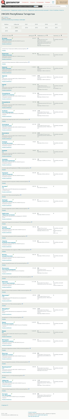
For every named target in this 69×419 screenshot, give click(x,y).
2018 (46, 24)
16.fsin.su (6, 17)
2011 (56, 27)
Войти (61, 1)
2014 (26, 27)
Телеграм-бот (25, 2)
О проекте (32, 2)
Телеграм (47, 2)
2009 (16, 31)
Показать (4, 50)
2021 (26, 24)
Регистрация (65, 1)
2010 (6, 31)
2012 (46, 27)
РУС (53, 3)
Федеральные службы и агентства (19, 10)
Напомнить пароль (63, 2)
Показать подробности (6, 43)
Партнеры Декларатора (33, 416)
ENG (53, 1)
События (16, 24)
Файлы (6, 24)
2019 (36, 24)
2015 (16, 27)
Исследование (40, 2)
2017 (56, 24)
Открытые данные (32, 412)
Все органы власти (5, 10)
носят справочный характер (41, 415)
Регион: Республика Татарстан (57, 10)
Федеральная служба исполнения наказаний (38, 10)
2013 (36, 27)
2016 (6, 27)
